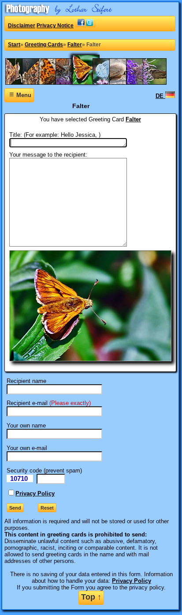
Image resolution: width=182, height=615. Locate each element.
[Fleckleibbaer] (125, 82)
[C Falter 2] (38, 82)
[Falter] (90, 82)
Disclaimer (21, 25)
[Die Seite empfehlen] (85, 25)
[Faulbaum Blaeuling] (108, 82)
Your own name (26, 425)
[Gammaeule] (142, 82)
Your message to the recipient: (48, 154)
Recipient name (26, 381)
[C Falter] (55, 82)
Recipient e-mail (27, 403)
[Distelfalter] (71, 82)
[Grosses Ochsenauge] (159, 82)
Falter (133, 119)
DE (160, 96)
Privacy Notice (55, 25)
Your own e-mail (27, 448)
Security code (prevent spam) (44, 470)
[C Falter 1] (21, 82)
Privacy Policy (35, 493)
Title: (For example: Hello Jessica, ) (54, 134)
